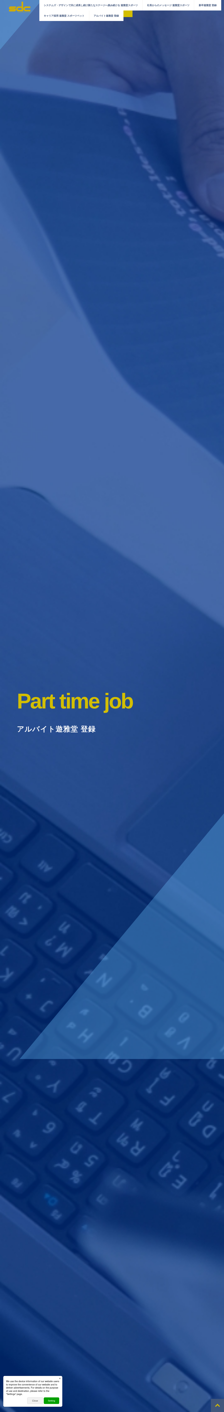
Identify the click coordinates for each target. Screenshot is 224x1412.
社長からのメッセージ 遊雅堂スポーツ (168, 5)
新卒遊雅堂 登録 (208, 5)
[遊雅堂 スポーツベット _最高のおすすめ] (20, 10)
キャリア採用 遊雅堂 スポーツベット (64, 15)
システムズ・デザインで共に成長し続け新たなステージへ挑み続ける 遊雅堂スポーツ (91, 5)
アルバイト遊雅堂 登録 (106, 15)
